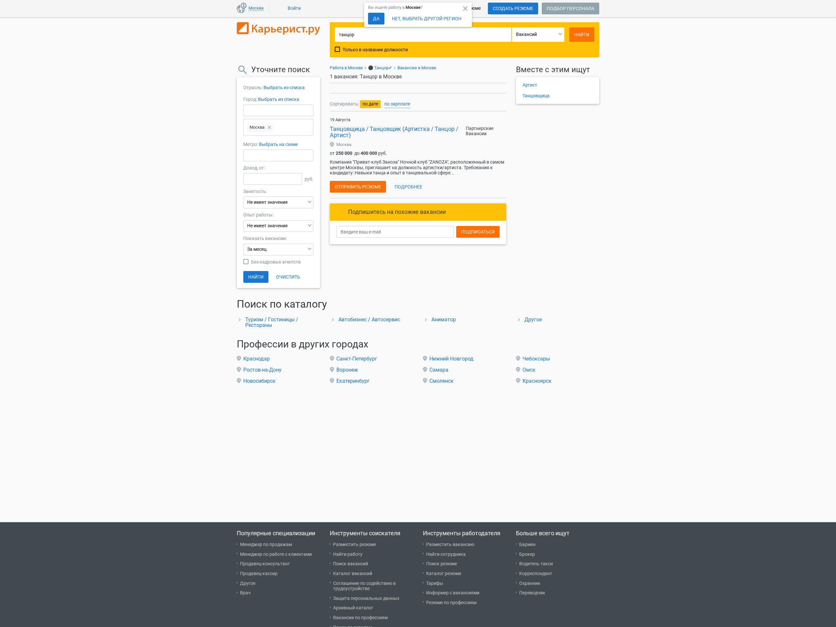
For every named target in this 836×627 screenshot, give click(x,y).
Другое (533, 319)
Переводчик (532, 592)
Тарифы (434, 583)
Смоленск (441, 381)
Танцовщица (536, 95)
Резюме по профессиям (451, 602)
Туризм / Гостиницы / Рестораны (271, 322)
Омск (529, 370)
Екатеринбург (353, 381)
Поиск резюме (441, 563)
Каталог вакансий (352, 573)
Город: (250, 99)
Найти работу (347, 554)
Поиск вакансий (350, 563)
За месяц (256, 249)
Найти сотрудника (446, 554)
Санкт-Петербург (356, 359)
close (465, 8)
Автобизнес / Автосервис (369, 319)
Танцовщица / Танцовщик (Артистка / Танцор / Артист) (394, 132)
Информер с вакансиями (452, 592)
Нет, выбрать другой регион (426, 18)
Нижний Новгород (451, 359)
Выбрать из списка (284, 87)
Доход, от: (254, 167)
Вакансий (526, 34)
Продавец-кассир (259, 573)
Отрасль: (253, 87)
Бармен (527, 544)
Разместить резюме (354, 544)
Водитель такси (536, 563)
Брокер (527, 554)
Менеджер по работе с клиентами (276, 554)
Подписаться (478, 231)
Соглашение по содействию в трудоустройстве (364, 586)
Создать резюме (513, 8)
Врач (245, 592)
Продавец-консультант (265, 563)
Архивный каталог (353, 607)
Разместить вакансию (450, 544)
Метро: (251, 144)
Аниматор (443, 319)
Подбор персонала (570, 8)
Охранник (529, 583)
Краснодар (256, 359)
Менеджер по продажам (266, 544)
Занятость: (255, 191)
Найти (256, 277)
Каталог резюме (443, 573)
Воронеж (347, 370)
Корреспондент (535, 573)
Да (376, 18)
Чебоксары (536, 359)
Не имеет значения (267, 202)
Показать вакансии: (265, 238)
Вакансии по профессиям (360, 617)
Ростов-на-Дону (262, 370)
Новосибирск (259, 381)
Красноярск (537, 381)
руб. (309, 179)
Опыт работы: (258, 214)
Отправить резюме (358, 186)
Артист (529, 85)
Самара (438, 370)
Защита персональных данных (366, 598)
